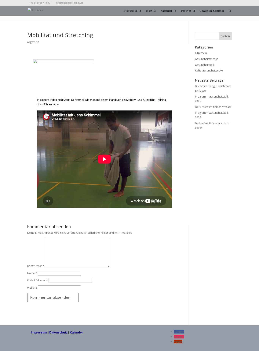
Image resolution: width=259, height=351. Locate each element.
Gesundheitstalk (204, 65)
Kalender (166, 11)
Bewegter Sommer (212, 11)
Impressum (39, 332)
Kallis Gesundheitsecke (209, 70)
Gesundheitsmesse (206, 59)
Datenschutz (58, 332)
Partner (186, 11)
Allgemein (33, 42)
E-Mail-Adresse (37, 280)
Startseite (130, 11)
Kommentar (35, 266)
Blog (149, 11)
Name (32, 273)
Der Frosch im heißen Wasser (213, 107)
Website (32, 287)
